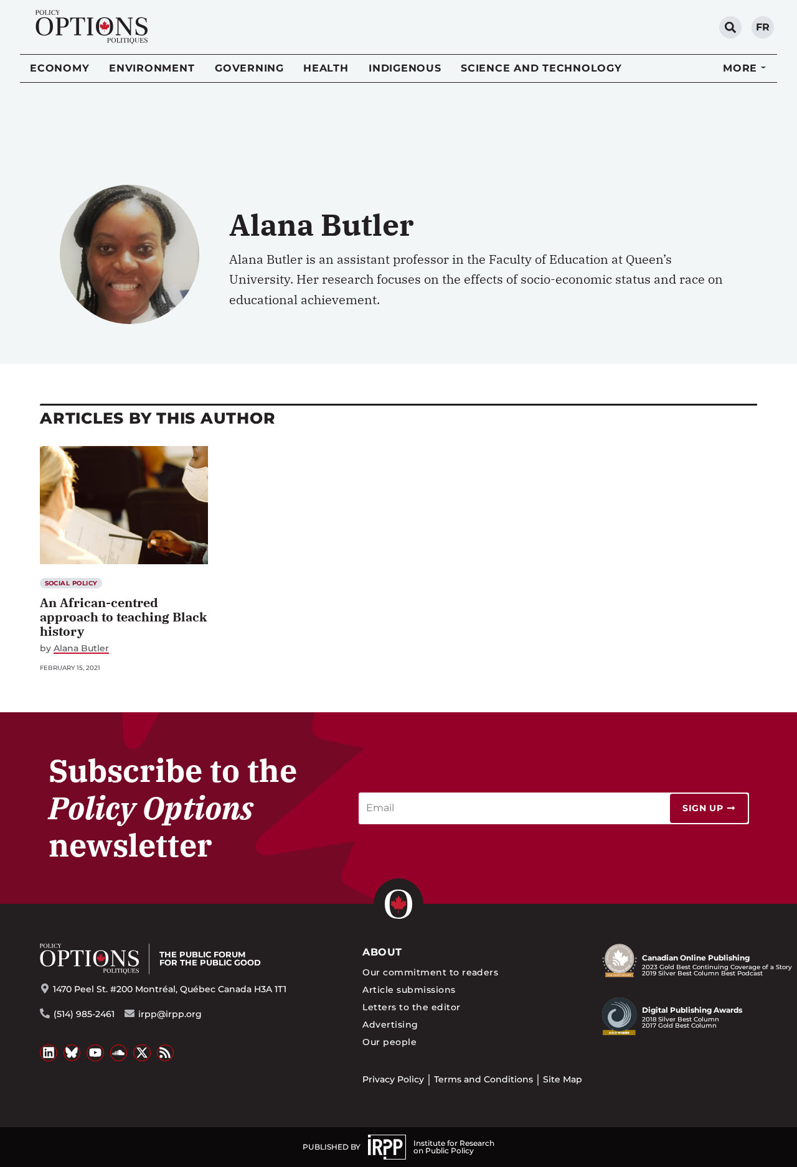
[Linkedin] (48, 1053)
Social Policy (71, 583)
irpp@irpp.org (170, 1014)
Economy (59, 68)
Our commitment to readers (430, 972)
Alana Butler (81, 648)
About (382, 952)
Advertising (390, 1024)
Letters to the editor (411, 1007)
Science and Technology (541, 68)
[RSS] (165, 1053)
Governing (249, 68)
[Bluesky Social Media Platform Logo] (72, 1053)
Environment (151, 68)
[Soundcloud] (119, 1053)
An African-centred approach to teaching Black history (123, 616)
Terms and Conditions (483, 1079)
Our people (389, 1042)
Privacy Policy (393, 1079)
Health (326, 68)
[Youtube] (95, 1053)
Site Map (562, 1079)
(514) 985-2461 (84, 1014)
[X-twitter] (142, 1053)
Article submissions (408, 989)
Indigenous (405, 68)
